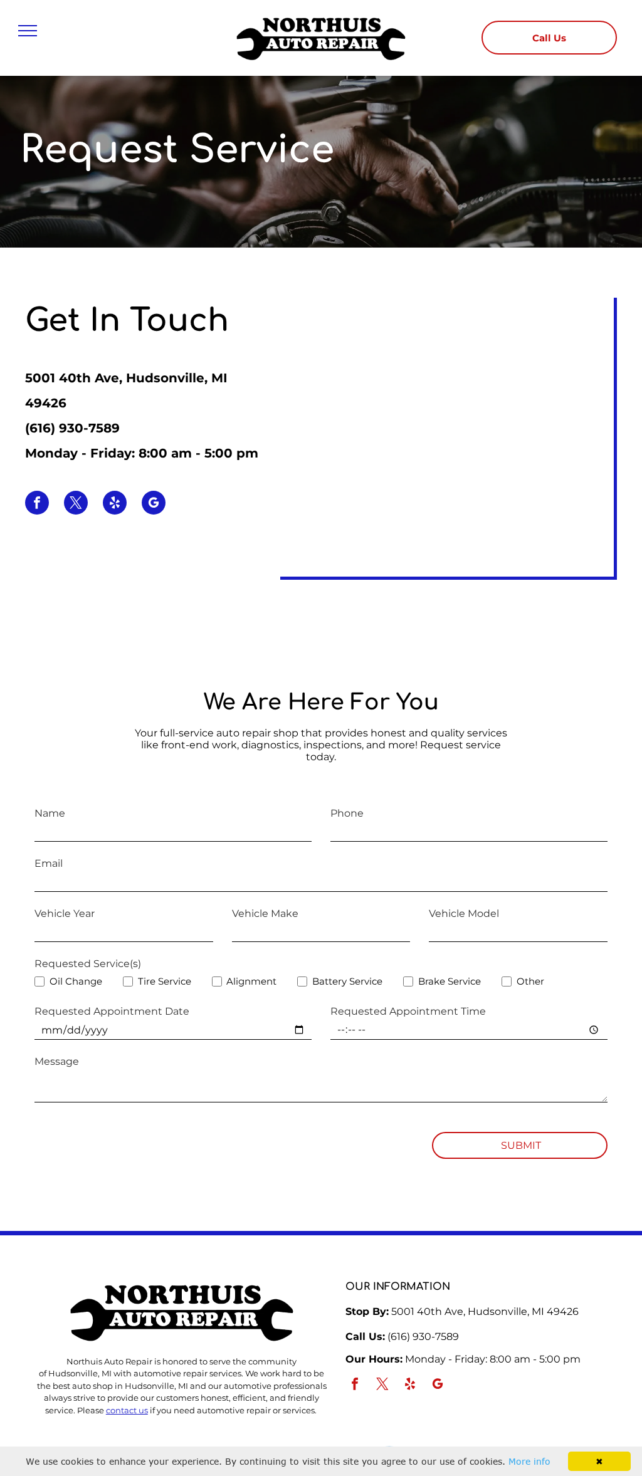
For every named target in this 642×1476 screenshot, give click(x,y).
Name (49, 813)
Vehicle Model (464, 913)
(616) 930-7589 (72, 428)
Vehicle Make (265, 913)
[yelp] (115, 504)
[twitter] (76, 504)
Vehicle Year (64, 913)
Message (56, 1061)
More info (529, 1461)
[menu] (27, 30)
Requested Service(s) (87, 964)
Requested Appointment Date (111, 1011)
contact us (127, 1410)
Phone (347, 813)
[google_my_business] (154, 504)
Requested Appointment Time (408, 1011)
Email (48, 863)
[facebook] (37, 504)
